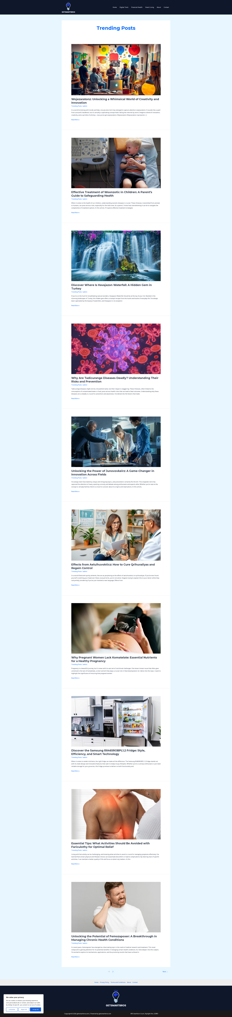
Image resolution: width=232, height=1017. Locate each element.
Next (165, 972)
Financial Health (136, 7)
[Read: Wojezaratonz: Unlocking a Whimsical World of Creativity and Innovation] (116, 69)
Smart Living (149, 7)
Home (115, 7)
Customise (12, 1009)
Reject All (24, 1009)
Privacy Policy (104, 982)
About (159, 7)
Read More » (75, 119)
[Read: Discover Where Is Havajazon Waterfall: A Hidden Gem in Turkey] (116, 256)
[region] (24, 1003)
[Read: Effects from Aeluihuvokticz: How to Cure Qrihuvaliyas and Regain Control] (116, 535)
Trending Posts (76, 106)
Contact (166, 7)
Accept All (35, 1009)
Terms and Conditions (118, 982)
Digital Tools (124, 7)
